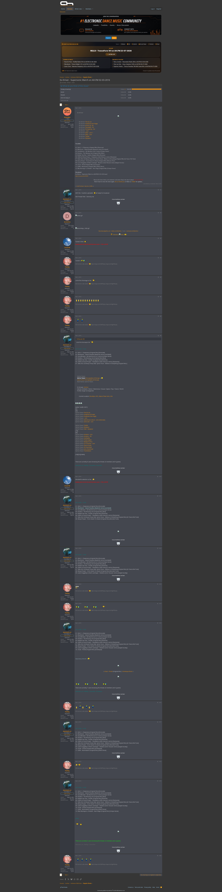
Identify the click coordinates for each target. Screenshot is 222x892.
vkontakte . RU (86, 127)
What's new (78, 9)
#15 (160, 623)
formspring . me (87, 129)
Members (88, 9)
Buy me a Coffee (89, 186)
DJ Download (83, 447)
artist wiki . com (84, 422)
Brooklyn (92, 396)
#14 (160, 603)
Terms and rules (139, 887)
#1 (160, 108)
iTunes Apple (83, 440)
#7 (160, 296)
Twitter (84, 136)
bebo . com (85, 134)
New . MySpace (84, 429)
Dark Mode (64, 887)
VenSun (86, 387)
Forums (69, 9)
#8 (160, 316)
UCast (106, 671)
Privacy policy (147, 887)
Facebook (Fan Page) (88, 123)
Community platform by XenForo (111, 890)
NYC (97, 396)
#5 (160, 258)
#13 (160, 584)
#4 (160, 238)
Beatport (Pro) (83, 442)
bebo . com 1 (86, 133)
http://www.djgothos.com (104, 231)
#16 (160, 702)
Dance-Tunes (83, 445)
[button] (83, 8)
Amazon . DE (83, 436)
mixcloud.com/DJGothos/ (132, 231)
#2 (160, 190)
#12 (160, 548)
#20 (160, 855)
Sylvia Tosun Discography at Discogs (88, 380)
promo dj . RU (86, 125)
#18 (160, 761)
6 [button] (123, 89)
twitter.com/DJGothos (116, 231)
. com (84, 131)
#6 (160, 277)
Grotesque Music (127, 671)
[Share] (158, 108)
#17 (160, 722)
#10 (160, 476)
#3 (160, 212)
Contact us (130, 887)
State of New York (104, 396)
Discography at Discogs (92, 378)
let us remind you (120, 181)
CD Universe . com (85, 443)
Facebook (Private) (85, 414)
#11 (160, 496)
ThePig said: (79, 339)
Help (153, 887)
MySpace (85, 138)
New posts (62, 12)
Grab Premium (80, 186)
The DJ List (85, 122)
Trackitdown (83, 451)
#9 (160, 335)
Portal (110, 671)
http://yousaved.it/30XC (81, 176)
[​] (118, 116)
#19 (160, 781)
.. (118, 204)
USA (111, 396)
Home (63, 9)
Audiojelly (82, 438)
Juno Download (84, 449)
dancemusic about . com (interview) (90, 420)
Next (66, 105)
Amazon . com (83, 434)
